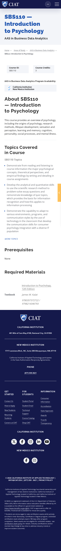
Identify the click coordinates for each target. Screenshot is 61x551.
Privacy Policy (46, 480)
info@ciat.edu (15, 480)
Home (7, 50)
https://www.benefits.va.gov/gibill (17, 508)
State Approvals (47, 411)
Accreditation (46, 406)
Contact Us (9, 401)
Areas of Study (19, 50)
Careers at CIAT (11, 422)
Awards (44, 415)
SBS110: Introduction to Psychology (19, 54)
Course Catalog (28, 418)
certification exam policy (13, 524)
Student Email (27, 405)
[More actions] (48, 4)
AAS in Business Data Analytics (42, 50)
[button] (59, 193)
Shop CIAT (26, 422)
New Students (10, 410)
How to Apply (10, 405)
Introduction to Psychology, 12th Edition (36, 287)
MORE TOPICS (11, 239)
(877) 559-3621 (31, 373)
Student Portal (27, 401)
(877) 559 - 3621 (30, 480)
